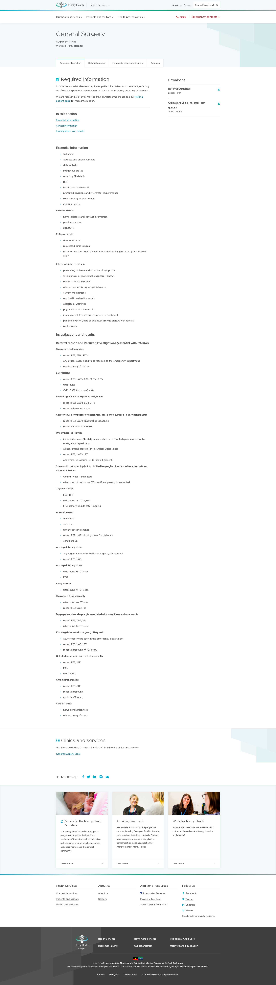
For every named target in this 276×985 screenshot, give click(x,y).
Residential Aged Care (182, 938)
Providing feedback (138, 830)
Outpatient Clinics (66, 41)
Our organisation (143, 945)
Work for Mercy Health (194, 830)
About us (176, 5)
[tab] (147, 98)
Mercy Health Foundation (184, 945)
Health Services (98, 5)
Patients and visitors (98, 17)
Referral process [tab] (96, 63)
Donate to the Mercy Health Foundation (82, 830)
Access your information (153, 904)
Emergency (204, 16)
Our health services (68, 17)
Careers (187, 5)
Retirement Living (108, 945)
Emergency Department (74, 309)
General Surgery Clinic (68, 753)
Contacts (71, 79)
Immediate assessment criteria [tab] (128, 63)
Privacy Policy (130, 974)
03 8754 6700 (65, 102)
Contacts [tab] (155, 63)
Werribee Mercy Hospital (69, 45)
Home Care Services (145, 938)
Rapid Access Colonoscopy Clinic (113, 349)
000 (182, 17)
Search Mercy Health (205, 5)
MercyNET (114, 974)
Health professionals (130, 17)
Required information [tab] (70, 63)
